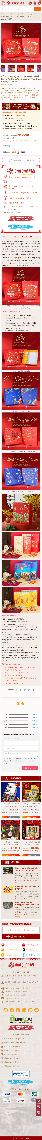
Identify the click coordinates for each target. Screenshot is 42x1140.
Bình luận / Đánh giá (30, 237)
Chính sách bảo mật (11, 1066)
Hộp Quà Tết (19, 258)
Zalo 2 (38, 1115)
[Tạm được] (8, 738)
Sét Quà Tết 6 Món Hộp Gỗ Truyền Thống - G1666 (11, 806)
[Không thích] (5, 738)
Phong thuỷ (30, 898)
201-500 (14, 152)
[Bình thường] (11, 738)
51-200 (23, 152)
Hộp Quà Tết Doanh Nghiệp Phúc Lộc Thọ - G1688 (11, 844)
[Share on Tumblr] (33, 690)
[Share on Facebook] (16, 690)
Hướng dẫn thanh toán (13, 1046)
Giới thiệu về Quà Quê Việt (14, 1039)
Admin (19, 880)
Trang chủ (5, 14)
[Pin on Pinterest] (25, 690)
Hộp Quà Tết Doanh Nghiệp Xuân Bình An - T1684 (31, 806)
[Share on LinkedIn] (29, 690)
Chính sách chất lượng (12, 1062)
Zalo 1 (38, 1109)
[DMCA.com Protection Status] (21, 1019)
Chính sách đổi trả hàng (13, 1058)
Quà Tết (14, 14)
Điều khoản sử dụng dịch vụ (14, 1043)
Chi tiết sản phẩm (10, 237)
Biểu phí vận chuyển (11, 1050)
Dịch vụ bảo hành (11, 1054)
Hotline (39, 1103)
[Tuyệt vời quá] (17, 738)
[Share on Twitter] (20, 690)
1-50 (31, 152)
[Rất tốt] (14, 738)
